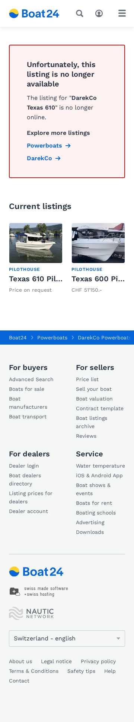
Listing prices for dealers (30, 497)
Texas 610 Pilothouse (47, 278)
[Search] (81, 13)
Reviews (86, 436)
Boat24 (18, 338)
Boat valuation (94, 399)
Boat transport (28, 416)
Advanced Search (31, 379)
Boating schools (96, 513)
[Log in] (101, 13)
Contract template (100, 408)
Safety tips (81, 671)
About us (20, 661)
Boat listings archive (91, 422)
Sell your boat (94, 389)
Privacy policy (98, 661)
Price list (87, 379)
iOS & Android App (99, 475)
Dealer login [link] (24, 466)
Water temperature (100, 466)
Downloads (90, 532)
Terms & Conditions (33, 671)
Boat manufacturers (28, 403)
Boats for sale (26, 389)
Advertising (90, 522)
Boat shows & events (93, 489)
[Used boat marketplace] (34, 13)
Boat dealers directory (25, 479)
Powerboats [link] (44, 145)
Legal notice (56, 661)
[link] (36, 259)
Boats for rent (94, 503)
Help (110, 671)
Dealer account (28, 511)
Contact (19, 681)
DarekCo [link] (39, 158)
